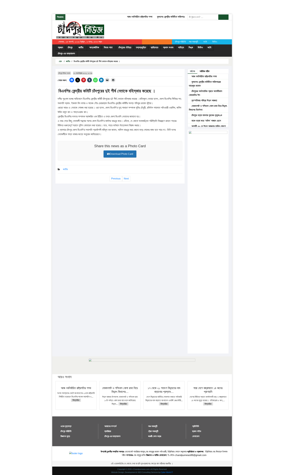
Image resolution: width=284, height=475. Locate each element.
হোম (60, 61)
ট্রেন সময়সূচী (153, 431)
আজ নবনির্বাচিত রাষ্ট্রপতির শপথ (136, 16)
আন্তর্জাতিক (94, 47)
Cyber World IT (167, 472)
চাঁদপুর (70, 47)
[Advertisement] (54, 6)
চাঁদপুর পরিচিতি (180, 41)
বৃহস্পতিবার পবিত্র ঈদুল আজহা (204, 100)
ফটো (205, 41)
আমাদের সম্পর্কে (110, 426)
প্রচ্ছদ (60, 47)
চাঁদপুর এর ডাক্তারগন (66, 53)
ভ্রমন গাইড (196, 431)
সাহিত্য (181, 47)
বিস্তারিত (75, 400)
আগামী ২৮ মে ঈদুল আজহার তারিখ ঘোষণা (208, 126)
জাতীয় (81, 47)
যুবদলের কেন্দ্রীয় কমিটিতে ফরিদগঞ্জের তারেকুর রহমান (174, 16)
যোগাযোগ (195, 436)
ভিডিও (214, 41)
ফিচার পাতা (108, 47)
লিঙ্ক (191, 47)
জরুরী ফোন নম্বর (154, 436)
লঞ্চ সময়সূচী (193, 41)
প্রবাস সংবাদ (168, 47)
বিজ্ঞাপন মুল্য (65, 436)
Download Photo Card (121, 154)
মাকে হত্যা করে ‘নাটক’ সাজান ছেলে (206, 120)
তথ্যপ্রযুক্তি (141, 47)
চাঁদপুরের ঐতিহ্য (124, 47)
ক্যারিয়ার (107, 431)
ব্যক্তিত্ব (154, 47)
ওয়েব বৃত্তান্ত (65, 426)
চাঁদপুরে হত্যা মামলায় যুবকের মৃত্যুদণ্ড (206, 115)
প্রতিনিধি (195, 426)
